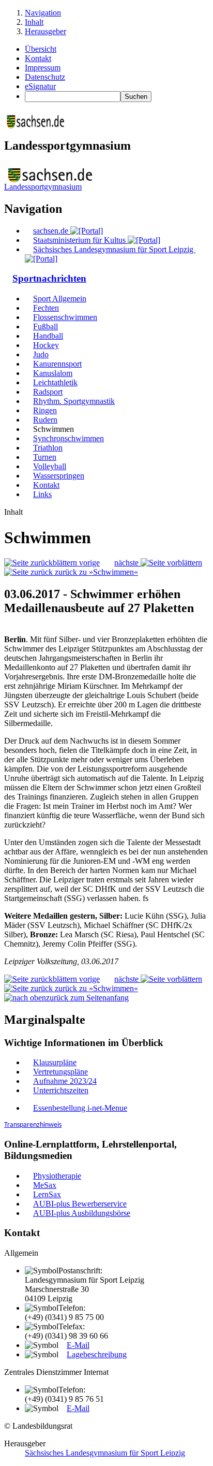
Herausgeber (45, 31)
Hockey (46, 345)
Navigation (43, 12)
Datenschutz (45, 76)
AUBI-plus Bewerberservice (80, 1203)
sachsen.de (51, 230)
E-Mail (78, 1345)
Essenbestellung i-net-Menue (80, 1108)
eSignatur (40, 86)
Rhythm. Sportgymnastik (74, 401)
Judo (41, 354)
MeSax (44, 1185)
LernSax (47, 1194)
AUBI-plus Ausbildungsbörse (81, 1213)
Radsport (48, 391)
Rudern (45, 419)
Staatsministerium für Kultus (80, 240)
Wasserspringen (58, 475)
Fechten (46, 307)
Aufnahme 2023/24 (65, 1081)
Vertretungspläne (60, 1071)
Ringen (45, 410)
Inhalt (34, 22)
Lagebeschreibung (97, 1354)
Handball (48, 335)
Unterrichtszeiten (60, 1090)
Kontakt (38, 58)
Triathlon (48, 447)
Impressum (42, 67)
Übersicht (40, 49)
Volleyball (49, 466)
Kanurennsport (57, 363)
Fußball (45, 326)
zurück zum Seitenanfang (87, 997)
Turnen (44, 457)
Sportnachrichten (49, 278)
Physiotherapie (57, 1175)
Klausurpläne (55, 1062)
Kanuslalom (52, 373)
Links (42, 494)
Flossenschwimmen (65, 317)
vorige (88, 562)
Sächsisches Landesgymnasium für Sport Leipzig (105, 1452)
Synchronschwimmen (68, 438)
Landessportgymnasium (43, 186)
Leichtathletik (55, 382)
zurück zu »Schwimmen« (95, 572)
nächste (127, 562)
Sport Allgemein (59, 298)
